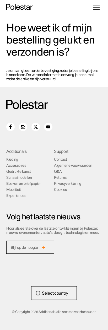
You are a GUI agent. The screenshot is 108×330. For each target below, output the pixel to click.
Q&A (58, 172)
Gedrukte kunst (18, 172)
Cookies (60, 190)
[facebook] (10, 127)
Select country (55, 293)
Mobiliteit (13, 190)
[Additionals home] (19, 7)
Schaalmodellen (19, 178)
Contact (60, 159)
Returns (60, 178)
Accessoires (16, 165)
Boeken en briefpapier (23, 184)
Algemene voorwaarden (73, 165)
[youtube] (48, 127)
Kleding (12, 159)
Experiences (16, 196)
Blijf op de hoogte (24, 248)
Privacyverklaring (67, 184)
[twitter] (35, 127)
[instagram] (23, 127)
